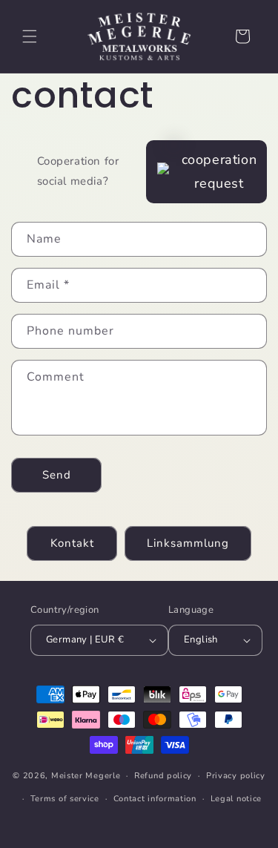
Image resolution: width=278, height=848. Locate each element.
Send (56, 474)
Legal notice (236, 798)
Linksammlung (188, 543)
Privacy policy (235, 775)
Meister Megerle (86, 775)
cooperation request (219, 171)
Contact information (154, 798)
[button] (29, 36)
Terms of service (64, 798)
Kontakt (72, 543)
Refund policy (163, 775)
